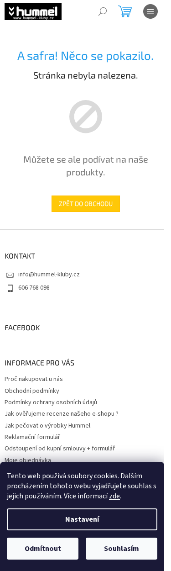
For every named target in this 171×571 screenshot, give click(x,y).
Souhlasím (121, 549)
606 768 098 (34, 287)
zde (114, 496)
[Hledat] (102, 11)
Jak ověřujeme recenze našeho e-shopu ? (62, 413)
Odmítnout (43, 549)
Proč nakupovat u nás (34, 379)
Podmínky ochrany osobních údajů (51, 402)
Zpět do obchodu (86, 203)
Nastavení (82, 519)
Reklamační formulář (32, 437)
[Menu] (150, 11)
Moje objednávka (28, 460)
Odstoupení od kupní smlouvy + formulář (60, 448)
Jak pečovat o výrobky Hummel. (48, 425)
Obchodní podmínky (32, 391)
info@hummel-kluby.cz (49, 274)
